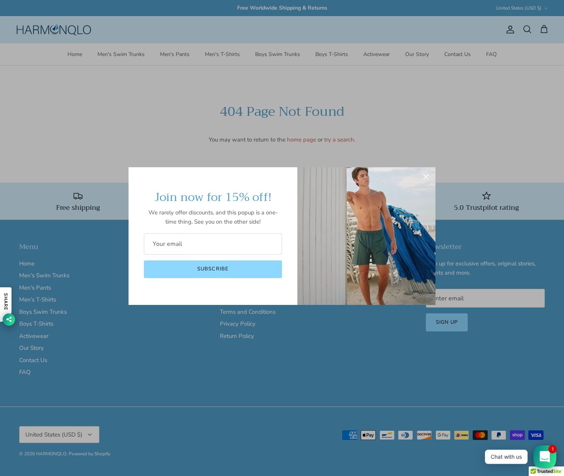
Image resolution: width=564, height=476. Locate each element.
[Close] (425, 176)
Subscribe (212, 268)
